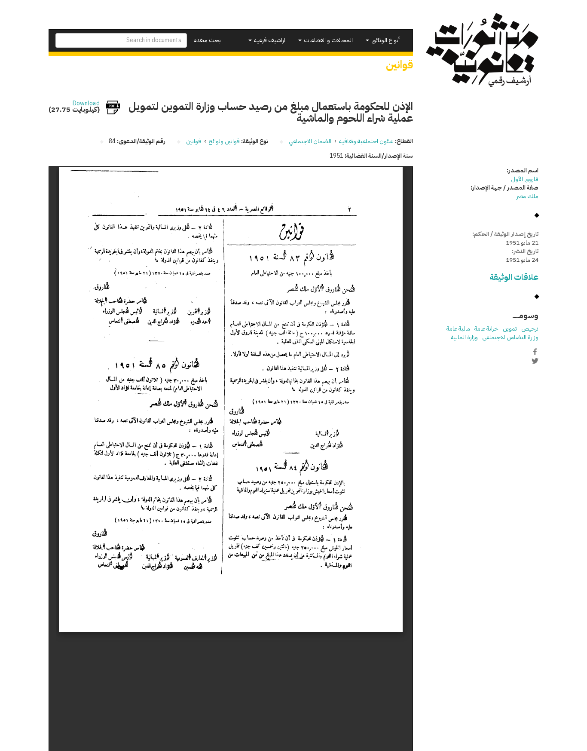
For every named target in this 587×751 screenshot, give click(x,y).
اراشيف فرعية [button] (269, 40)
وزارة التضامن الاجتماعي (510, 337)
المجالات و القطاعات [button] (328, 40)
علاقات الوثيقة (513, 277)
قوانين (193, 141)
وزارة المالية (464, 337)
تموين (510, 328)
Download (86, 104)
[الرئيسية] (482, 50)
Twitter (535, 360)
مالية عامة (458, 328)
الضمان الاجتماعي (310, 141)
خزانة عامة (486, 328)
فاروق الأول (524, 179)
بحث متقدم (207, 40)
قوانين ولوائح (224, 141)
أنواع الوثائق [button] (385, 40)
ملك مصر (527, 196)
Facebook (535, 351)
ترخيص (529, 328)
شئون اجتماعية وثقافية (366, 141)
